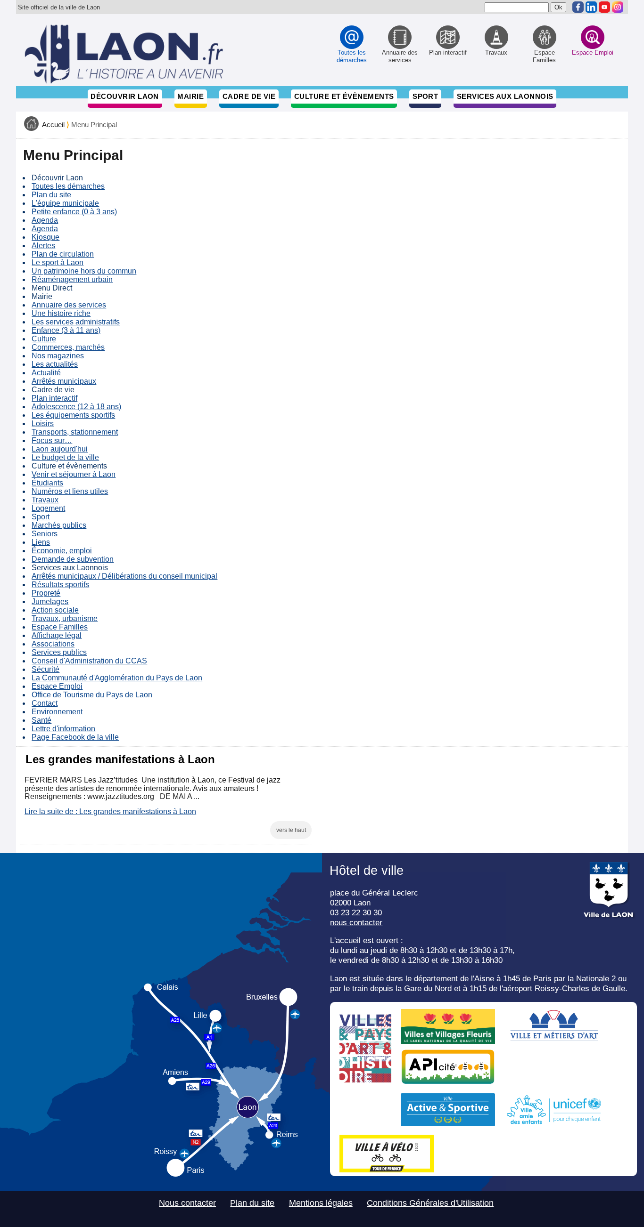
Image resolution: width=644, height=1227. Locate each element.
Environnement (57, 712)
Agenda (45, 220)
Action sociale (55, 610)
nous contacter (356, 922)
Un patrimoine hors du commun (84, 271)
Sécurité (45, 669)
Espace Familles (60, 627)
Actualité (46, 373)
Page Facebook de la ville (75, 737)
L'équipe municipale (65, 203)
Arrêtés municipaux (64, 381)
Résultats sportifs (60, 585)
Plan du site (51, 195)
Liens (41, 542)
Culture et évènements (344, 96)
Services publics (59, 652)
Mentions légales (321, 1203)
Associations (53, 644)
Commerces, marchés (68, 347)
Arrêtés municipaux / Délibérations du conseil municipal (124, 576)
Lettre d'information (63, 729)
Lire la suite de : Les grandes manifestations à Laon (110, 811)
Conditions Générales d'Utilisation (430, 1203)
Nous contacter (187, 1203)
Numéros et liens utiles (70, 491)
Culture (44, 339)
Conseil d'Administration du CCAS (89, 661)
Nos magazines (58, 356)
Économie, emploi (62, 551)
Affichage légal (57, 635)
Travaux (45, 500)
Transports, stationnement (75, 432)
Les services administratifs (76, 322)
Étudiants (47, 483)
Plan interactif (54, 398)
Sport (425, 96)
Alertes (43, 246)
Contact (45, 703)
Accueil (53, 125)
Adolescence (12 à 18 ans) (76, 407)
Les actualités (55, 364)
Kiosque (45, 237)
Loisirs (43, 424)
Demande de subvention (73, 559)
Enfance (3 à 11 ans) (66, 330)
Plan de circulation (63, 254)
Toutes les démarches (68, 186)
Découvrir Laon (124, 96)
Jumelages (50, 601)
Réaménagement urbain (72, 279)
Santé (41, 720)
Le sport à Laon (57, 262)
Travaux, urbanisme (65, 618)
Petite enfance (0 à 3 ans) (74, 212)
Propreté (46, 593)
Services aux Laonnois (505, 96)
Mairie (190, 96)
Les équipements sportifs (73, 415)
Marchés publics (59, 525)
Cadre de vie (249, 96)
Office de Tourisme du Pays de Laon (92, 695)
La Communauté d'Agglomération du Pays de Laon (117, 678)
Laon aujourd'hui (60, 449)
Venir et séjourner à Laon (74, 474)
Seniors (45, 534)
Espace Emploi (57, 686)
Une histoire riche (61, 313)
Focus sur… (52, 440)
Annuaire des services (69, 305)
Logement (48, 508)
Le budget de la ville (65, 457)
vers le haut (291, 830)
